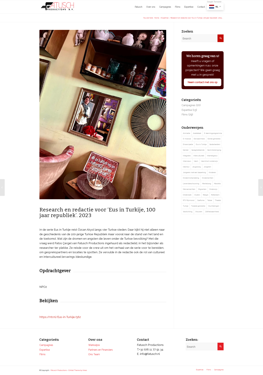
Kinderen (212, 172)
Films (185, 114)
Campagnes (188, 105)
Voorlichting (187, 212)
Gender (186, 150)
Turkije (185, 206)
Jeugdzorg (196, 167)
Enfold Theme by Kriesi (77, 370)
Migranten (202, 189)
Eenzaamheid (199, 139)
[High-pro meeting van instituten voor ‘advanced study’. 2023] (2, 187)
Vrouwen (198, 212)
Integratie (187, 156)
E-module (187, 139)
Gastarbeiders (214, 144)
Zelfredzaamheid (212, 212)
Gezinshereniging (214, 150)
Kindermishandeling (191, 178)
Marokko (217, 184)
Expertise (187, 110)
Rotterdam (215, 195)
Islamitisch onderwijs (209, 161)
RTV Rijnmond (188, 200)
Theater (218, 200)
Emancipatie (188, 144)
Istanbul (186, 167)
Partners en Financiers (100, 349)
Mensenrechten (189, 189)
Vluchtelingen (213, 206)
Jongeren (207, 167)
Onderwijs (213, 189)
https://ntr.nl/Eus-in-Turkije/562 (60, 317)
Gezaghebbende (197, 150)
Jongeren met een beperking (194, 172)
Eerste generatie (214, 139)
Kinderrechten (207, 178)
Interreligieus (212, 156)
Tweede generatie (198, 206)
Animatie (186, 133)
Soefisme (200, 200)
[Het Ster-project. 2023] (260, 187)
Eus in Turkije (201, 144)
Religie (205, 195)
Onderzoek (187, 195)
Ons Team (94, 354)
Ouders (197, 195)
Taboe (209, 200)
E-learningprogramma (213, 133)
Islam (196, 161)
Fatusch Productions (59, 370)
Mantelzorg (206, 184)
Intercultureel (198, 156)
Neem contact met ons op (202, 82)
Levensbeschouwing (191, 184)
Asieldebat (197, 133)
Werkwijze (94, 345)
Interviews (187, 161)
